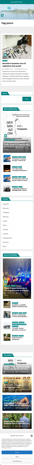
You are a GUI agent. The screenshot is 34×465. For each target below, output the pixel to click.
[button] (31, 435)
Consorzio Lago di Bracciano (19, 324)
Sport (24, 176)
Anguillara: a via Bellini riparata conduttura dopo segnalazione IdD (20, 306)
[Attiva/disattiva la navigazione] (31, 15)
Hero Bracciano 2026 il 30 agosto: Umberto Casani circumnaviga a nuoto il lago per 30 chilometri (20, 181)
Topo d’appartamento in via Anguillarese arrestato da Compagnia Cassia (16, 290)
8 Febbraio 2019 (8, 69)
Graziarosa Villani (21, 69)
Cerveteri (5, 229)
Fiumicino (6, 242)
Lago (20, 176)
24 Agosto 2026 (10, 293)
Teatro (12, 139)
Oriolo (4, 225)
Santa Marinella (7, 238)
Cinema (6, 382)
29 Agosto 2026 (10, 146)
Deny (17, 456)
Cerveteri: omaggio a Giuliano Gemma (13, 386)
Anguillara (6, 204)
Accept (17, 452)
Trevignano (6, 212)
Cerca (4, 93)
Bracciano (7, 139)
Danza (20, 166)
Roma (4, 246)
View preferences (17, 461)
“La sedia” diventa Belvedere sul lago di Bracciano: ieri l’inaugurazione (18, 331)
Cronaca (5, 60)
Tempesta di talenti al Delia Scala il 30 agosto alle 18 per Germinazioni (16, 144)
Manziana (6, 216)
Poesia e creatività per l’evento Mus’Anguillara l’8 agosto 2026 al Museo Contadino (20, 317)
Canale (5, 221)
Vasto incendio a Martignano (17, 338)
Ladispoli (5, 233)
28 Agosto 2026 (10, 389)
